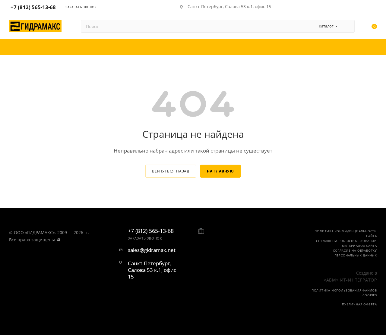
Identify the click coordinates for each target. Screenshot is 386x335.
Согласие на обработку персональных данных (355, 252)
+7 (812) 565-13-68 (33, 7)
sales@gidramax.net (152, 250)
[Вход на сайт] (58, 240)
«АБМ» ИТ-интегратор (350, 280)
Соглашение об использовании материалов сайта (346, 243)
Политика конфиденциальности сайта (346, 233)
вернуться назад (170, 171)
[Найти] (347, 26)
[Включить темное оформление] (356, 6)
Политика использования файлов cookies (344, 292)
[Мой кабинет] (374, 7)
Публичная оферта (359, 304)
